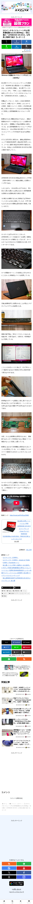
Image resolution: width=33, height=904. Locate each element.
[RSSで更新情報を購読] (24, 659)
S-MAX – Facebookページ (11, 562)
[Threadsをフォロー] (9, 877)
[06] (16, 320)
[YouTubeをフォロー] (24, 868)
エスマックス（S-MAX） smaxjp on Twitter (16, 560)
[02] (16, 164)
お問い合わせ (17, 889)
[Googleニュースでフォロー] (9, 868)
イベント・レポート (8, 587)
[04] (16, 258)
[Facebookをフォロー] (24, 872)
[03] (16, 220)
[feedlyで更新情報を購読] (8, 659)
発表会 (4, 596)
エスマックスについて (17, 892)
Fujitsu (9, 591)
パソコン (18, 587)
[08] (16, 386)
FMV (4, 591)
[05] (16, 289)
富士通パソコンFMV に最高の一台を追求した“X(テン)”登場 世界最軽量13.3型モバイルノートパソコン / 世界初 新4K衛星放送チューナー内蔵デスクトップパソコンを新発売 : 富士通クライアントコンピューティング (16, 570)
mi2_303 (29, 550)
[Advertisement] (16, 618)
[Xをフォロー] (9, 872)
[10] (16, 468)
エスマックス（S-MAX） (11, 557)
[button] (26, 47)
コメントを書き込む (16, 798)
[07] (16, 353)
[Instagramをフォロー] (24, 877)
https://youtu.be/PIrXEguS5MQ (19, 515)
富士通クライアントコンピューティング (19, 593)
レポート (5, 593)
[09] (16, 422)
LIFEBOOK (16, 591)
